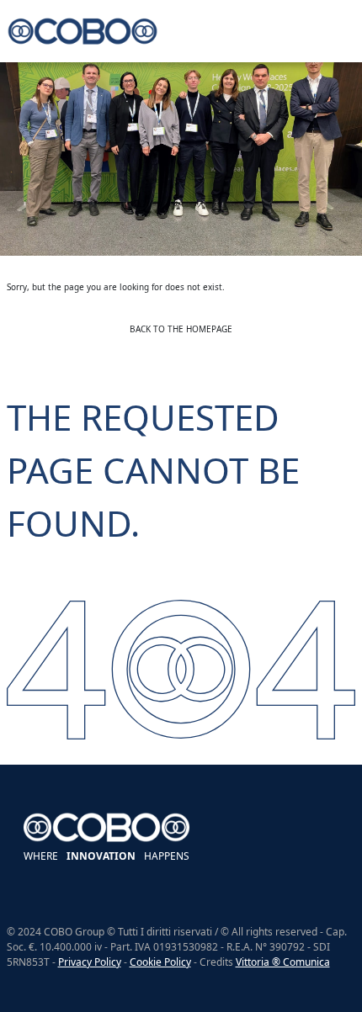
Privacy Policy (89, 962)
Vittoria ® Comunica (283, 962)
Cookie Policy (160, 962)
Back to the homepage (181, 329)
